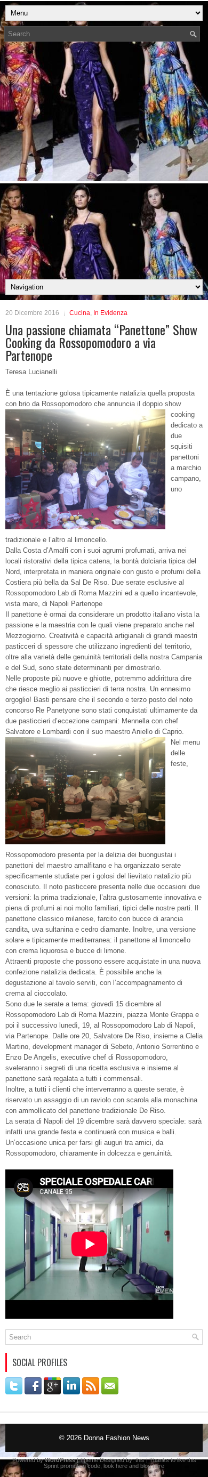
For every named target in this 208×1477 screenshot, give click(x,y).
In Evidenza (110, 313)
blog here (152, 1466)
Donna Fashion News (116, 1438)
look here (115, 1466)
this (140, 1460)
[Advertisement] (104, 164)
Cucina (79, 313)
